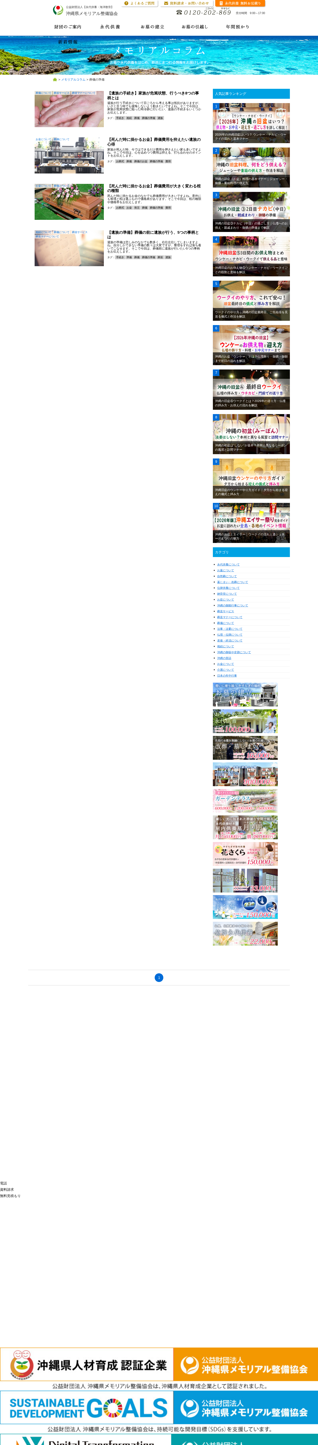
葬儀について (43, 92)
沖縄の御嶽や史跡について (234, 652)
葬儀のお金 (140, 161)
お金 (129, 207)
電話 (3, 1183)
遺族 (160, 118)
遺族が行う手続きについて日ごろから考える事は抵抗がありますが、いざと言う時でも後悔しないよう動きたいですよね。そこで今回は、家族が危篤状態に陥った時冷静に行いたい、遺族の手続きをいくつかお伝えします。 (154, 107)
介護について (225, 669)
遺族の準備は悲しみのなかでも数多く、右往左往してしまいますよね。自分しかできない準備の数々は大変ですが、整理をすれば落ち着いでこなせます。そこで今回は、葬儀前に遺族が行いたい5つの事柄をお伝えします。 (154, 246)
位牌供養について (228, 588)
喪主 (137, 207)
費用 (168, 161)
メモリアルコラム (73, 79)
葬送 (160, 257)
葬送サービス (61, 92)
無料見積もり (10, 1196)
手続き (120, 118)
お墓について (225, 570)
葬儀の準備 (148, 118)
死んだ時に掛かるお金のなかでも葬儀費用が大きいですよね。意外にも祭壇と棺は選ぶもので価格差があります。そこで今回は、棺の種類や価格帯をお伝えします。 (154, 199)
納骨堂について (227, 593)
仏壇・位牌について (230, 634)
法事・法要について (230, 628)
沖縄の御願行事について (232, 605)
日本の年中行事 (227, 675)
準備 (129, 257)
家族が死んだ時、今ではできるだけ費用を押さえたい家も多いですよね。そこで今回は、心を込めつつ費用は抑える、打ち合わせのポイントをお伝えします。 (154, 152)
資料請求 (7, 1189)
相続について (43, 232)
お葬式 (120, 161)
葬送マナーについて (83, 92)
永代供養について (228, 564)
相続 (129, 118)
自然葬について (227, 576)
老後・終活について (230, 640)
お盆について (225, 599)
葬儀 (137, 118)
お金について (43, 139)
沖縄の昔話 (224, 658)
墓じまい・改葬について (232, 582)
